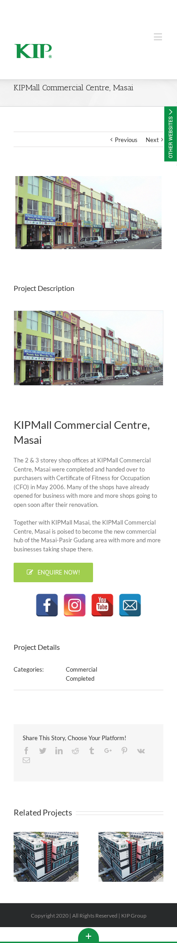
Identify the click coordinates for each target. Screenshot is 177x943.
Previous (126, 139)
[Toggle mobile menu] (158, 36)
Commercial (81, 669)
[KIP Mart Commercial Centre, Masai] (88, 212)
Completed (80, 678)
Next (152, 139)
